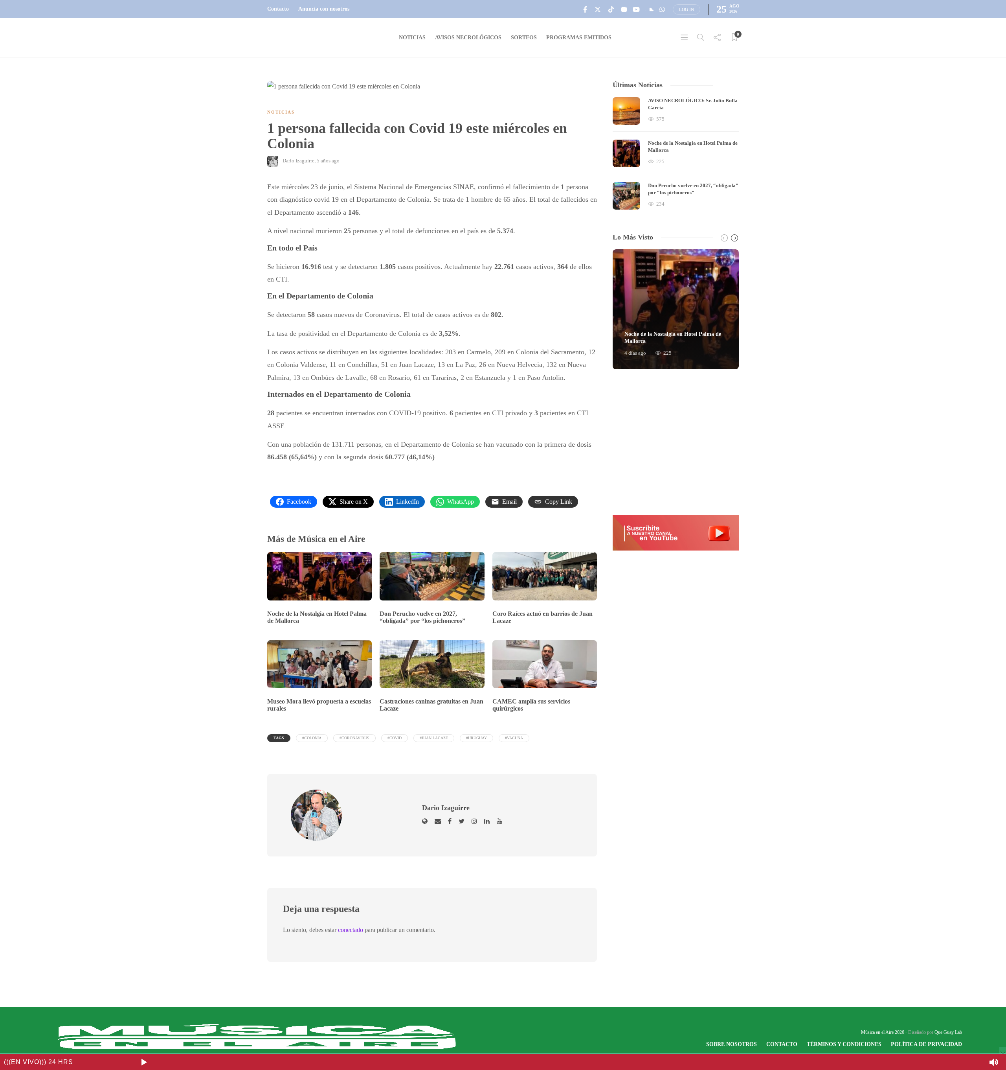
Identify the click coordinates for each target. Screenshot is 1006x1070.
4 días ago (635, 353)
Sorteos (524, 38)
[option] (676, 153)
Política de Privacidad (926, 1044)
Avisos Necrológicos (468, 38)
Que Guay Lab (948, 1032)
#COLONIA (311, 738)
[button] (676, 532)
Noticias (412, 38)
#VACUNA (514, 738)
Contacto (278, 9)
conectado (350, 929)
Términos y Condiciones (844, 1044)
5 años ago (328, 161)
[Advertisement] (676, 442)
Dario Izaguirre (298, 161)
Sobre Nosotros (731, 1044)
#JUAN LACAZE (434, 738)
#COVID (394, 738)
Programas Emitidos (578, 38)
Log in (686, 9)
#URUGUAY (476, 738)
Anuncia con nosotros (323, 9)
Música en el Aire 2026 (882, 1032)
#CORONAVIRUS (354, 738)
